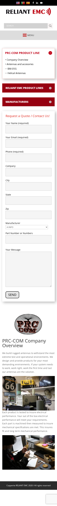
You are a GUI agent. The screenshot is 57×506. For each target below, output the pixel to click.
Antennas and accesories (20, 64)
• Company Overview (16, 59)
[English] (18, 2)
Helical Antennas (17, 73)
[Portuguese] (23, 2)
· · (6, 68)
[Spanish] (28, 2)
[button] (30, 35)
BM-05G (12, 68)
